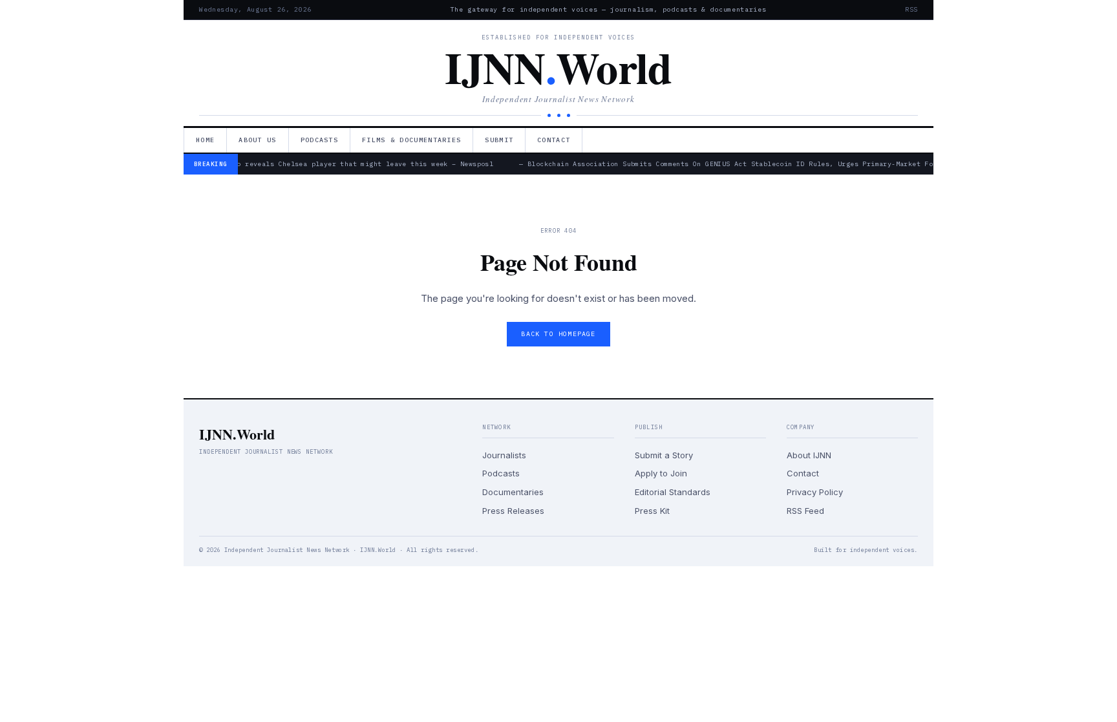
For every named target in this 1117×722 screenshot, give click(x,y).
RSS (911, 9)
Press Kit (652, 510)
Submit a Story (664, 455)
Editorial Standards (672, 492)
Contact (553, 140)
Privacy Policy (815, 492)
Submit (499, 140)
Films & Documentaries (411, 140)
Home (205, 140)
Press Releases (513, 510)
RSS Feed (805, 510)
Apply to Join (661, 473)
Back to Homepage (558, 334)
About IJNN (809, 455)
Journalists (504, 455)
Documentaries (513, 492)
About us (257, 140)
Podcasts (319, 140)
